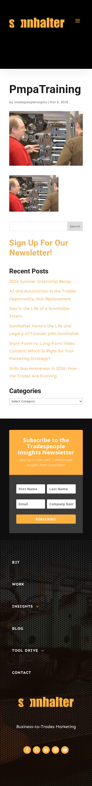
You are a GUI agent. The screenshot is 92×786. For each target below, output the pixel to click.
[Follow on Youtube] (65, 750)
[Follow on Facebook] (27, 750)
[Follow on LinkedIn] (46, 750)
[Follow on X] (36, 750)
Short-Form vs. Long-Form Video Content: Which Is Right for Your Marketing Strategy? (42, 351)
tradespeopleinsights (30, 102)
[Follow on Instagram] (55, 750)
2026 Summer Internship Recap (40, 281)
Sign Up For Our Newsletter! (38, 248)
